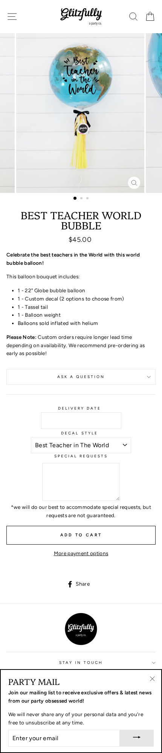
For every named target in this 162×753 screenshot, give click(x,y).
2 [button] (82, 199)
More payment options (81, 553)
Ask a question (81, 376)
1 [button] (75, 198)
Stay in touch (81, 662)
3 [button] (88, 199)
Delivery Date (79, 408)
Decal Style (79, 433)
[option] (81, 113)
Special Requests (81, 456)
